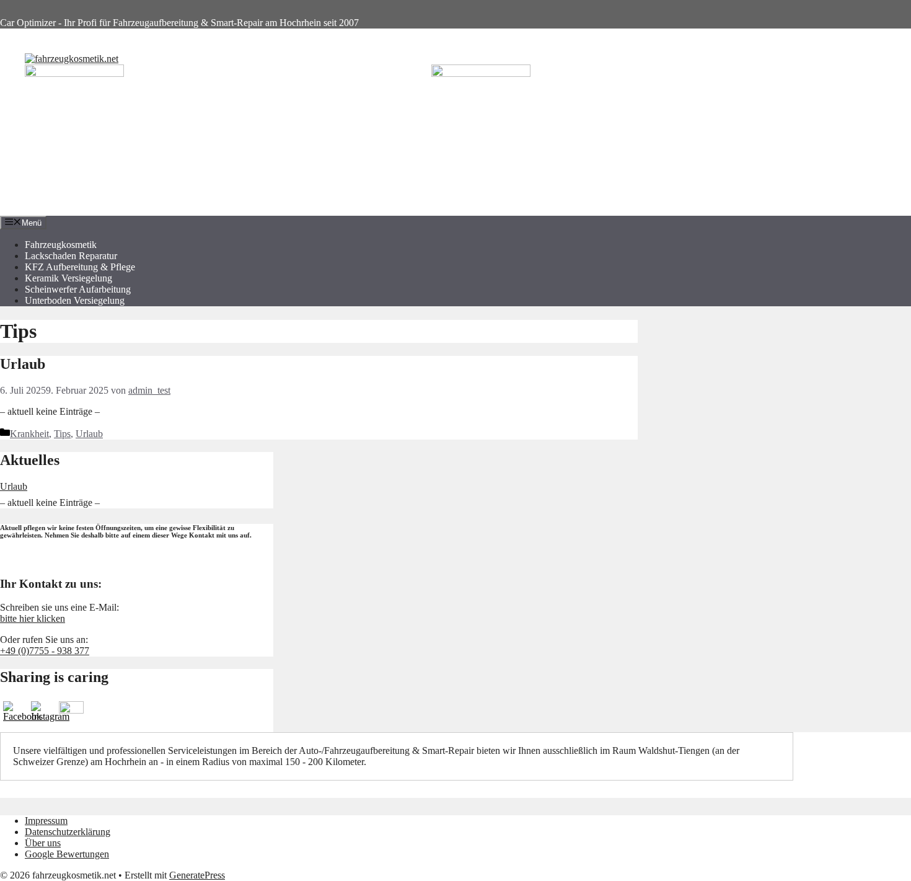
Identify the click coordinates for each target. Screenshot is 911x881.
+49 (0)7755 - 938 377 (44, 650)
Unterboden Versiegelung (75, 300)
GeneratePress (197, 875)
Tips (62, 433)
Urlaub (22, 364)
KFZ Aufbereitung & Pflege (80, 267)
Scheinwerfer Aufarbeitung (78, 289)
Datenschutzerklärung (67, 831)
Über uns (43, 843)
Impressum (46, 820)
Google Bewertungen (67, 854)
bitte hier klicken (32, 618)
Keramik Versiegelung (68, 278)
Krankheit (29, 433)
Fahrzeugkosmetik (61, 244)
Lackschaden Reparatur (71, 255)
